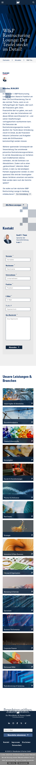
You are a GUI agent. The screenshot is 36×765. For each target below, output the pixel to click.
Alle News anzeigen (13, 205)
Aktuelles (18, 60)
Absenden (13, 348)
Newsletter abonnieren (17, 735)
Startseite (6, 60)
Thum (24, 235)
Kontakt (6, 742)
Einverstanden (23, 763)
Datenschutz (17, 745)
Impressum (16, 742)
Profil (18, 242)
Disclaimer (26, 742)
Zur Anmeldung (22, 194)
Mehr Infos (11, 763)
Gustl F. (19, 235)
